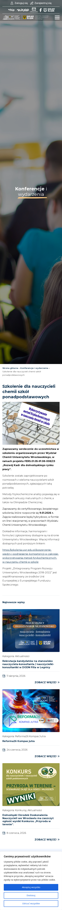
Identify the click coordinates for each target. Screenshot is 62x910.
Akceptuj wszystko (31, 887)
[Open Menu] (57, 17)
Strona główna (10, 368)
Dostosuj (31, 895)
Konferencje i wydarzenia (34, 368)
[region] (31, 880)
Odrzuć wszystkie (31, 903)
